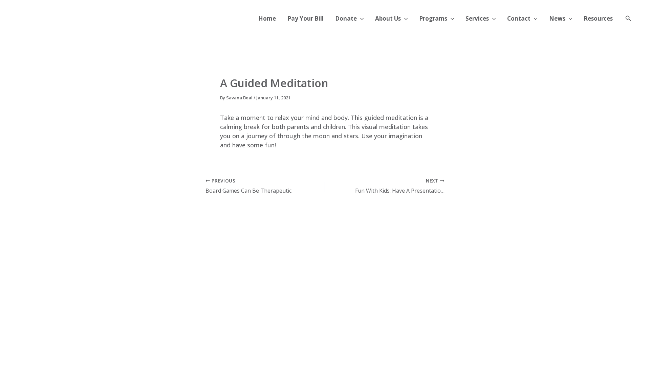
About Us (388, 18)
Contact (518, 18)
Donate (346, 18)
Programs (433, 18)
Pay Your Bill (305, 18)
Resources (598, 18)
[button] (360, 18)
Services (477, 18)
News (557, 18)
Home (267, 18)
